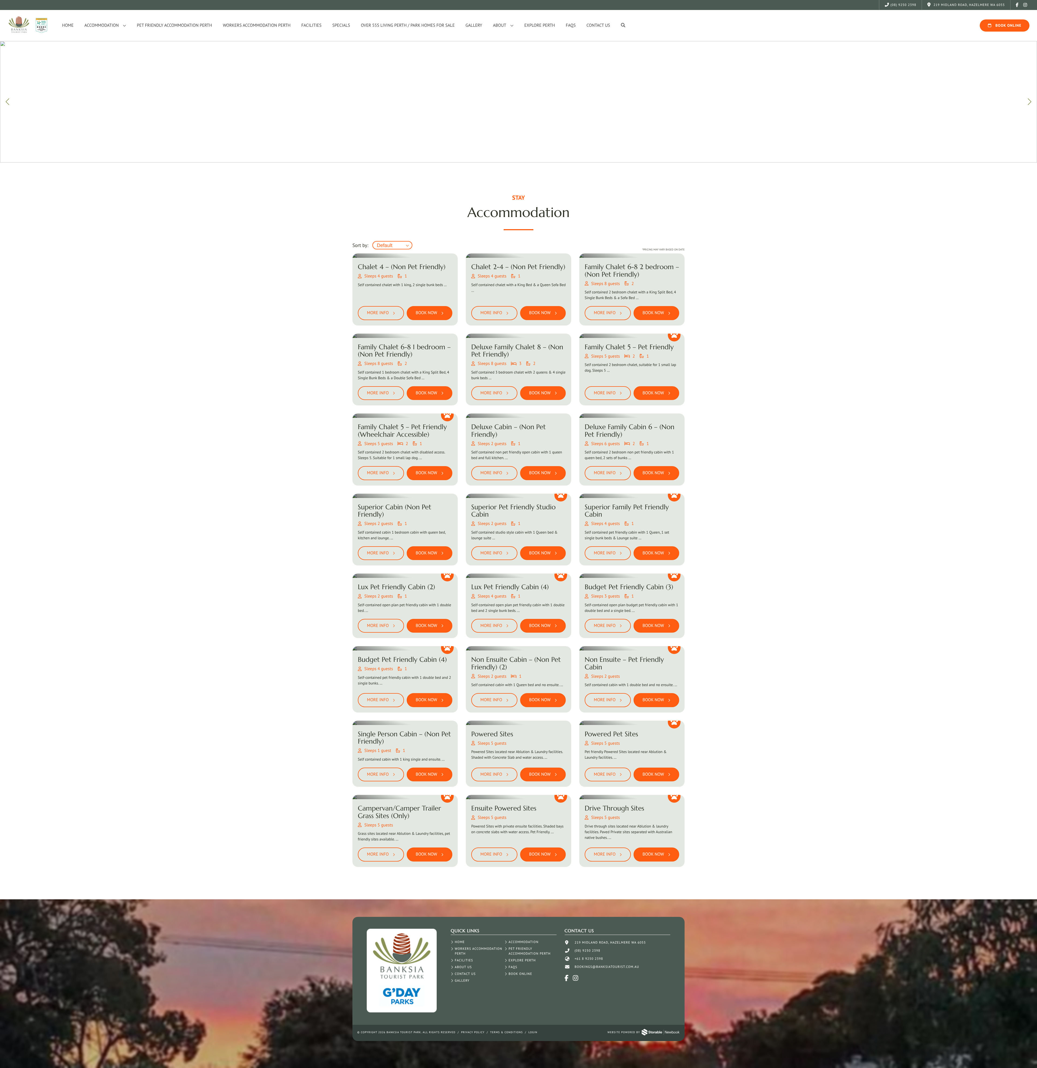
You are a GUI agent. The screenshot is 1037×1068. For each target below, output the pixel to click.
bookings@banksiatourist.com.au (607, 967)
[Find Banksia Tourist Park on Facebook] (1017, 5)
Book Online (1007, 25)
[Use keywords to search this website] (623, 25)
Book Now (426, 313)
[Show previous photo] (8, 102)
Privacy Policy (473, 1032)
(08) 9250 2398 (903, 5)
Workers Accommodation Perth (257, 25)
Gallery (474, 25)
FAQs (571, 25)
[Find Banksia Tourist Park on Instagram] (1025, 5)
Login (532, 1032)
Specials (341, 25)
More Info (378, 313)
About (499, 25)
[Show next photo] (1029, 102)
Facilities (311, 25)
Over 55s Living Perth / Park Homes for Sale (407, 25)
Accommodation (102, 25)
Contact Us (598, 25)
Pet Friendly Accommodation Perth (174, 25)
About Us (463, 967)
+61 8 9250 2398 (589, 959)
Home (68, 25)
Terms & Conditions (506, 1032)
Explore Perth (539, 25)
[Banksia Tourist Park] (402, 1011)
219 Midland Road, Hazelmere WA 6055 (610, 943)
